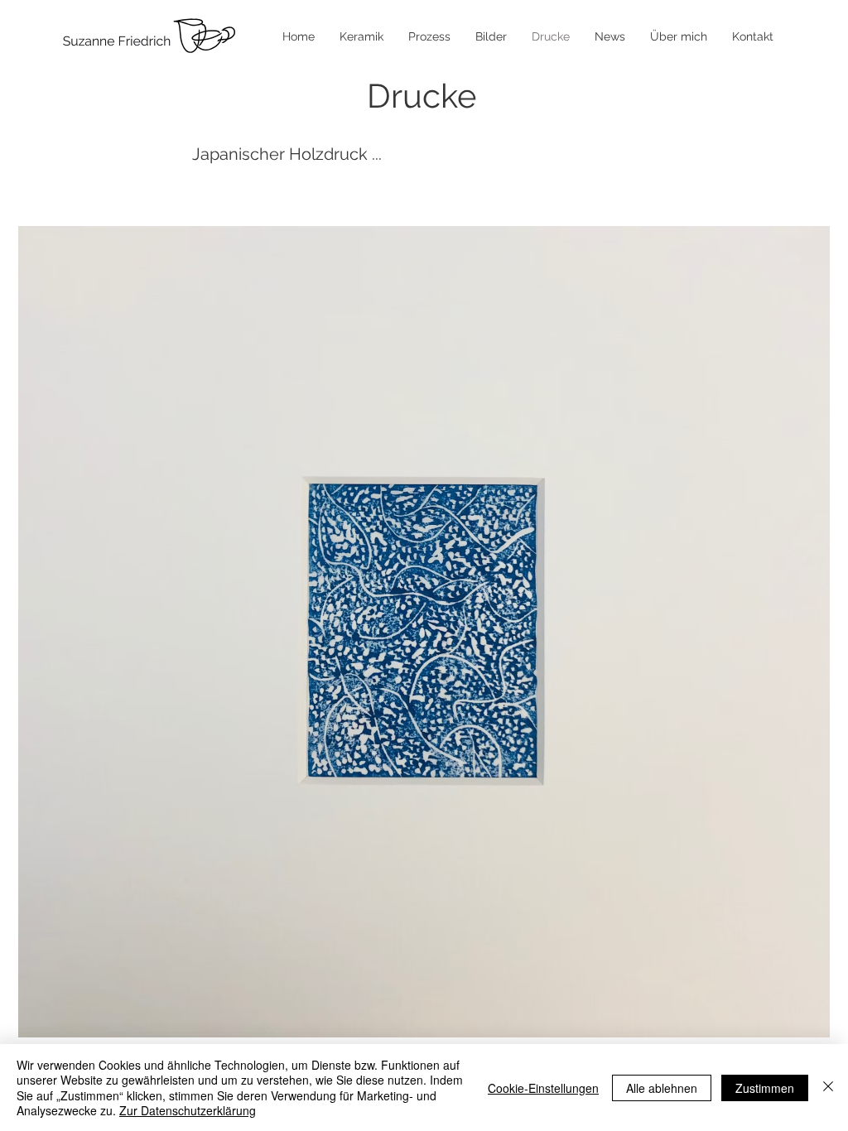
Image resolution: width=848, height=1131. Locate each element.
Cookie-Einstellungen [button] (543, 1088)
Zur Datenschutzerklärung (187, 1110)
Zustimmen (764, 1088)
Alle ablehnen (661, 1088)
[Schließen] (828, 1087)
